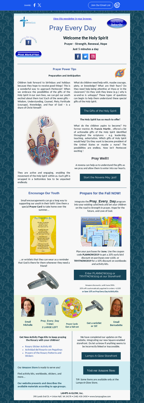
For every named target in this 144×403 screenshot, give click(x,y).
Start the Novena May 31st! (100, 177)
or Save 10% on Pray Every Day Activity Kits (100, 292)
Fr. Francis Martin (100, 129)
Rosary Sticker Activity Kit (38, 346)
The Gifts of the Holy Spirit (100, 110)
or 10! (94, 326)
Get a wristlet (94, 323)
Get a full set (72, 327)
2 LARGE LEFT (50, 327)
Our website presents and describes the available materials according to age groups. (42, 385)
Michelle (27, 325)
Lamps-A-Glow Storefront (101, 355)
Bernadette (116, 325)
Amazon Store (30, 367)
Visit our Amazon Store (101, 370)
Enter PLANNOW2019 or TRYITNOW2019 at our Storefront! (100, 275)
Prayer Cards (72, 324)
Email (28, 322)
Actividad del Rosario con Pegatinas (43, 349)
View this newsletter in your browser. (72, 18)
